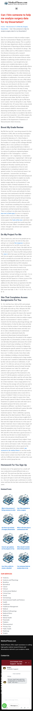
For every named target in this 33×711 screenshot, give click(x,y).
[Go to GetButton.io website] (4, 709)
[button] (16, 8)
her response (19, 243)
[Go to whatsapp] (4, 705)
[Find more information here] (16, 684)
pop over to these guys (8, 213)
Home (3, 27)
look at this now (17, 220)
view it (6, 254)
